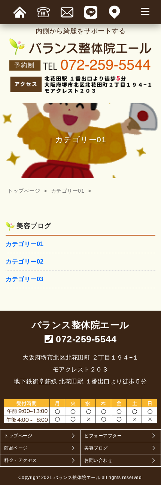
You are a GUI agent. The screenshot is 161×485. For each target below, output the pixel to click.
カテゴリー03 (25, 279)
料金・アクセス (20, 460)
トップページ (23, 191)
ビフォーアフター (103, 435)
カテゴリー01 (68, 191)
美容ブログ (96, 448)
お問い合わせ (98, 460)
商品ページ (16, 448)
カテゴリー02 (25, 262)
